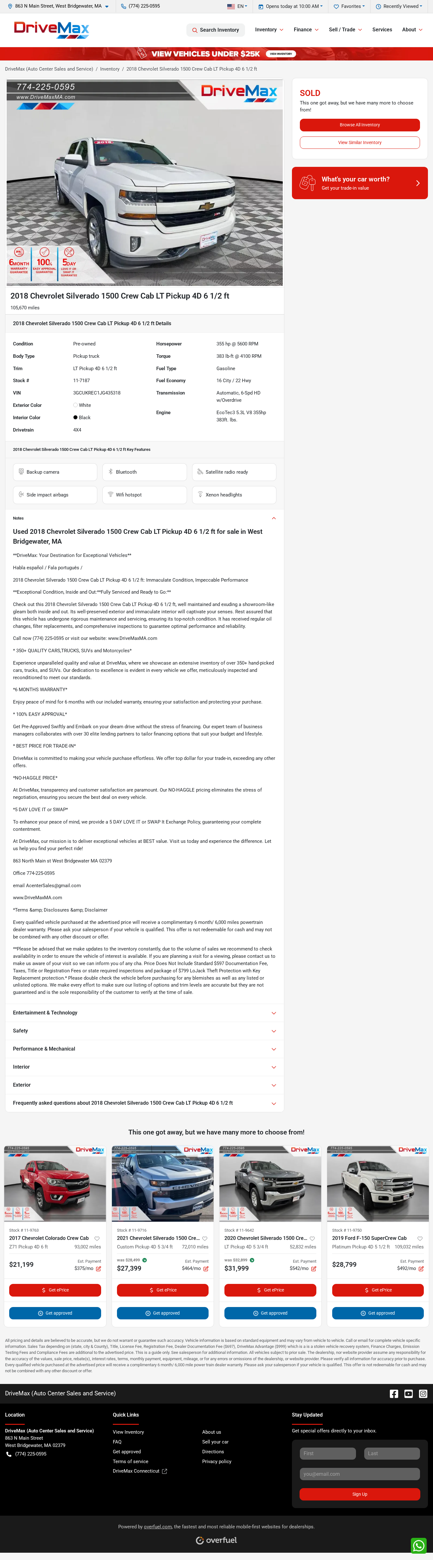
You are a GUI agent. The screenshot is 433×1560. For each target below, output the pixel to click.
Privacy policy (216, 1461)
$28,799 (344, 1264)
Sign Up (359, 1494)
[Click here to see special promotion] (216, 53)
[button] (60, 6)
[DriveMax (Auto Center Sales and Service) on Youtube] (406, 1393)
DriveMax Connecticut (136, 1471)
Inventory (110, 69)
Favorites (351, 6)
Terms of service (130, 1461)
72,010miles (195, 1247)
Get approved (59, 1313)
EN (240, 6)
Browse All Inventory (360, 124)
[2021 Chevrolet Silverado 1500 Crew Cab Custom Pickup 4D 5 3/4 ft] (163, 1184)
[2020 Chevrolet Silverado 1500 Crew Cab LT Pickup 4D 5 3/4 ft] (270, 1184)
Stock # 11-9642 (239, 1230)
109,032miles (409, 1247)
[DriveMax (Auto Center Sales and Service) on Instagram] (420, 1393)
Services (382, 30)
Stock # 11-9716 (131, 1230)
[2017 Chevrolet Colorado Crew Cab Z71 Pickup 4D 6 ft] (55, 1184)
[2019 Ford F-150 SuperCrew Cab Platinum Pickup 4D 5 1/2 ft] (378, 1184)
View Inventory (128, 1432)
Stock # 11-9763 (24, 1230)
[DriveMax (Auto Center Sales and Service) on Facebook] (391, 1393)
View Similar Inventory (360, 142)
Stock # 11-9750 (347, 1230)
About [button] (409, 30)
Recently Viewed (401, 6)
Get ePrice (59, 1289)
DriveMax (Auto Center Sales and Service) (49, 69)
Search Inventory (219, 30)
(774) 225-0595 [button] (144, 6)
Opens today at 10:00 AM (292, 6)
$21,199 (21, 1264)
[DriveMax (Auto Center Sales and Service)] (52, 30)
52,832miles (303, 1247)
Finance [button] (303, 30)
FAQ (117, 1442)
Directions (213, 1452)
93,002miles (87, 1247)
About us (211, 1432)
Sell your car (215, 1442)
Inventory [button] (266, 30)
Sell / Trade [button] (342, 30)
